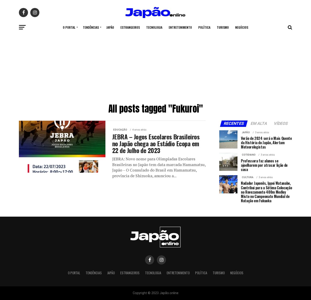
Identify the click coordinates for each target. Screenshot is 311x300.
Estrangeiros (130, 27)
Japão (110, 27)
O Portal (69, 27)
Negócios (241, 27)
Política (204, 27)
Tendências (91, 27)
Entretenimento (180, 27)
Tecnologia (154, 27)
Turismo (223, 27)
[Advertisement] (155, 67)
